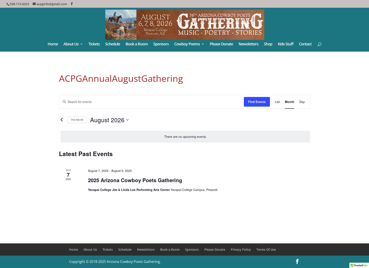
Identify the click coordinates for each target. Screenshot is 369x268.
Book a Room (137, 44)
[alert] (185, 137)
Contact (305, 44)
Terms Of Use (266, 249)
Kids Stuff (285, 44)
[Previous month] (61, 119)
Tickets (94, 44)
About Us (71, 44)
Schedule (112, 44)
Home (53, 44)
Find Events (257, 102)
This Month (77, 119)
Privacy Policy (241, 249)
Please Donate (221, 44)
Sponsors (161, 44)
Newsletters (248, 44)
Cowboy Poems (187, 44)
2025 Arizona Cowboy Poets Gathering (135, 180)
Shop (268, 44)
